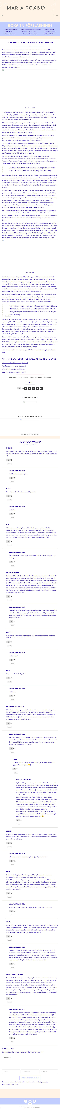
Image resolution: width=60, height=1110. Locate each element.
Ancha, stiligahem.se (14, 975)
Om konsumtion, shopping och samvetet (30, 43)
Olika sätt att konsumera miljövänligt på (30, 416)
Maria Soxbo (12, 377)
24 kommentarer (47, 377)
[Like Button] (19, 388)
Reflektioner (40, 377)
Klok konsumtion (33, 377)
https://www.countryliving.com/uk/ (38, 537)
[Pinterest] (37, 388)
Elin (7, 525)
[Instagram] (34, 1101)
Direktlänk (26, 377)
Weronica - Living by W (15, 707)
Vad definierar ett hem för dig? (30, 434)
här (24, 372)
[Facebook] (26, 1101)
